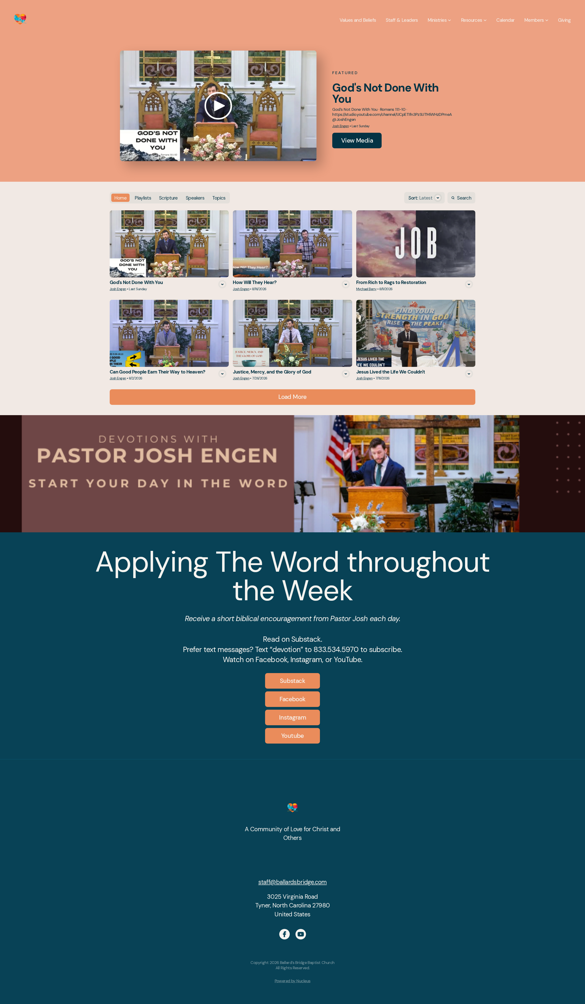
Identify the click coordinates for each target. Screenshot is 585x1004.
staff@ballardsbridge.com (292, 882)
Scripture (168, 198)
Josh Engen (340, 126)
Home (120, 198)
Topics (219, 198)
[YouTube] (300, 934)
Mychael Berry (366, 289)
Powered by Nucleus (293, 981)
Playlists (143, 198)
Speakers (195, 198)
